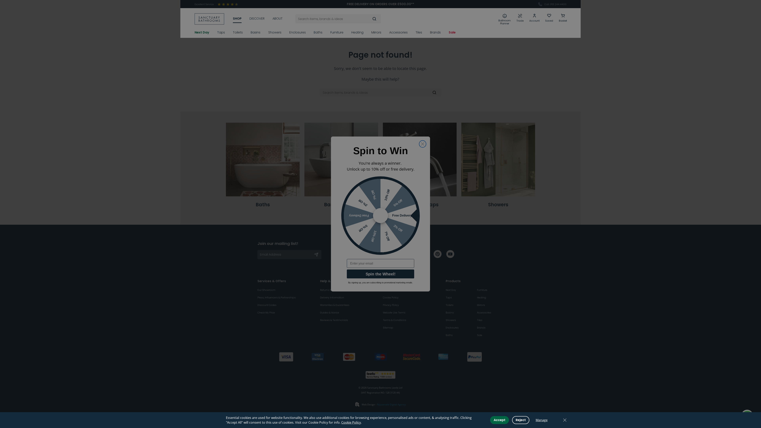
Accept (499, 420)
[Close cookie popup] (564, 420)
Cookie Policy (351, 422)
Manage (542, 420)
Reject (521, 420)
